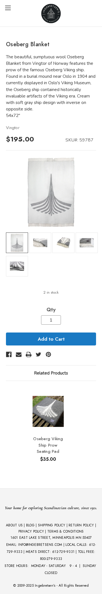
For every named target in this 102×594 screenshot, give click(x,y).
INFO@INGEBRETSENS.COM (40, 544)
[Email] (19, 354)
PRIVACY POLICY (31, 531)
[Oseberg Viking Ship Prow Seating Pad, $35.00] (48, 411)
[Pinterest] (48, 354)
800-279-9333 (51, 558)
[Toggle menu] (8, 7)
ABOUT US (14, 525)
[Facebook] (9, 354)
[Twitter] (38, 354)
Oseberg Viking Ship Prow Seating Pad (48, 445)
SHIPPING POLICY (51, 525)
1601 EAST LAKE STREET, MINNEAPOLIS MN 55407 (51, 537)
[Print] (28, 354)
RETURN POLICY (81, 525)
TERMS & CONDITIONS (65, 531)
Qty (51, 309)
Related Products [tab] (51, 373)
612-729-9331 (63, 551)
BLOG (30, 525)
